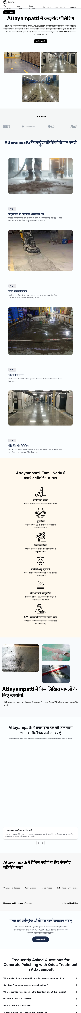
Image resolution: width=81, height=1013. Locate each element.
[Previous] (38, 843)
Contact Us (9, 12)
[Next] (43, 843)
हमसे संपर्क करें (40, 41)
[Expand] (77, 978)
